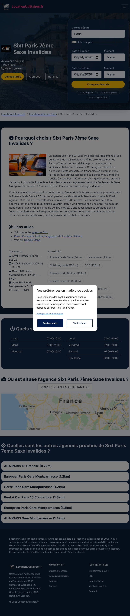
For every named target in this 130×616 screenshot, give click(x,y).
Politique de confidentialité (49, 313)
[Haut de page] (124, 610)
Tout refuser (79, 323)
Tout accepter (50, 323)
